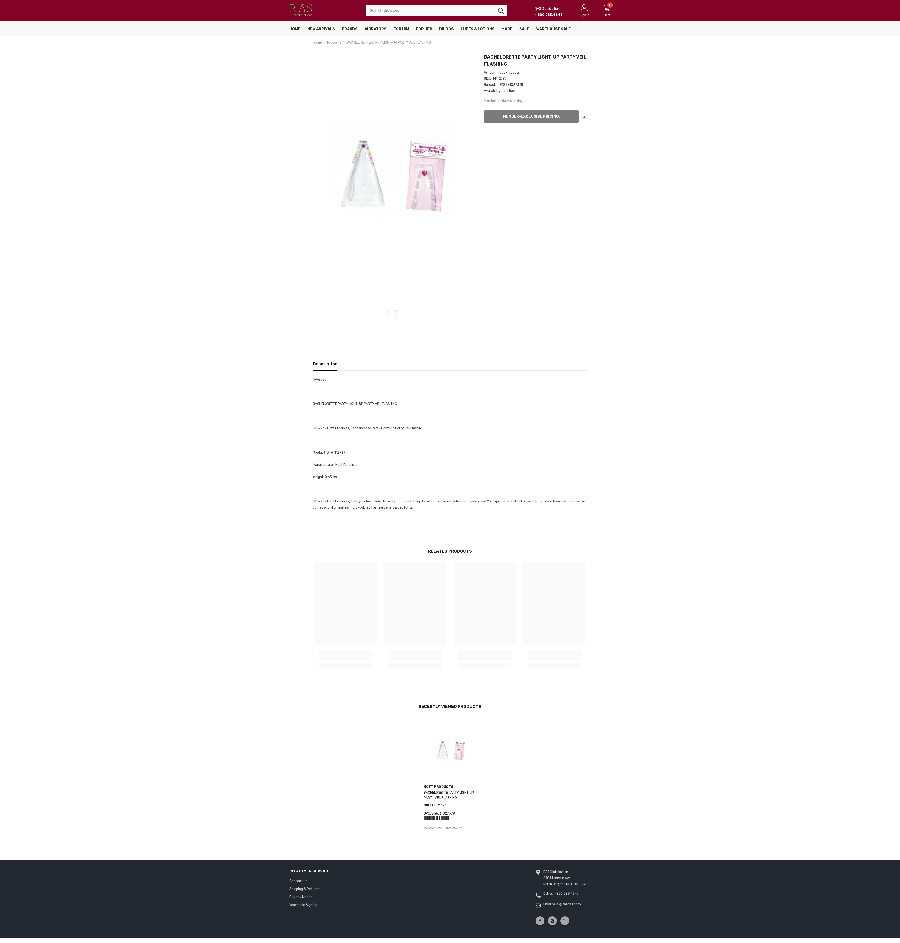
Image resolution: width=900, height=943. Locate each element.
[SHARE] (583, 117)
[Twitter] (564, 920)
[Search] (436, 10)
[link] (345, 657)
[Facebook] (540, 920)
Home (317, 43)
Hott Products (509, 73)
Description (325, 364)
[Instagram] (552, 920)
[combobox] (430, 10)
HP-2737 (435, 805)
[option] (391, 169)
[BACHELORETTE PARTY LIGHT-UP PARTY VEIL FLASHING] (450, 749)
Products (334, 43)
